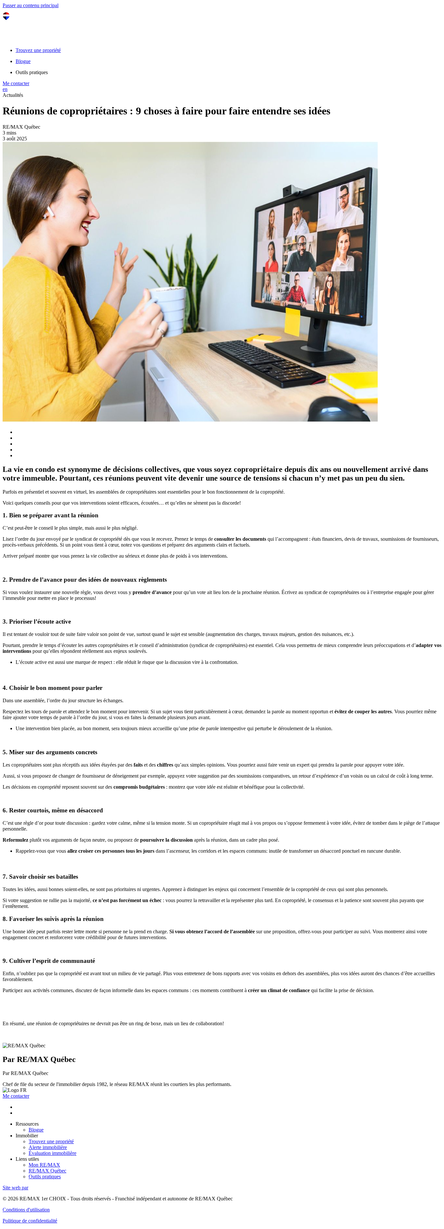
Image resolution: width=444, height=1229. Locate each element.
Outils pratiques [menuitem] (32, 72)
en (5, 89)
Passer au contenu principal (31, 5)
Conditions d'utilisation (26, 1209)
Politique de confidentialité (30, 1220)
